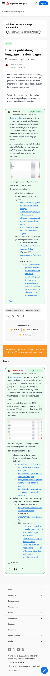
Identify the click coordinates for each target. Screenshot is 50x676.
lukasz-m (16, 111)
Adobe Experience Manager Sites (14, 12)
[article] (25, 470)
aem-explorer (16, 65)
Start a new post (22, 352)
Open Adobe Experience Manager (25, 32)
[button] (13, 59)
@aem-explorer (17, 118)
